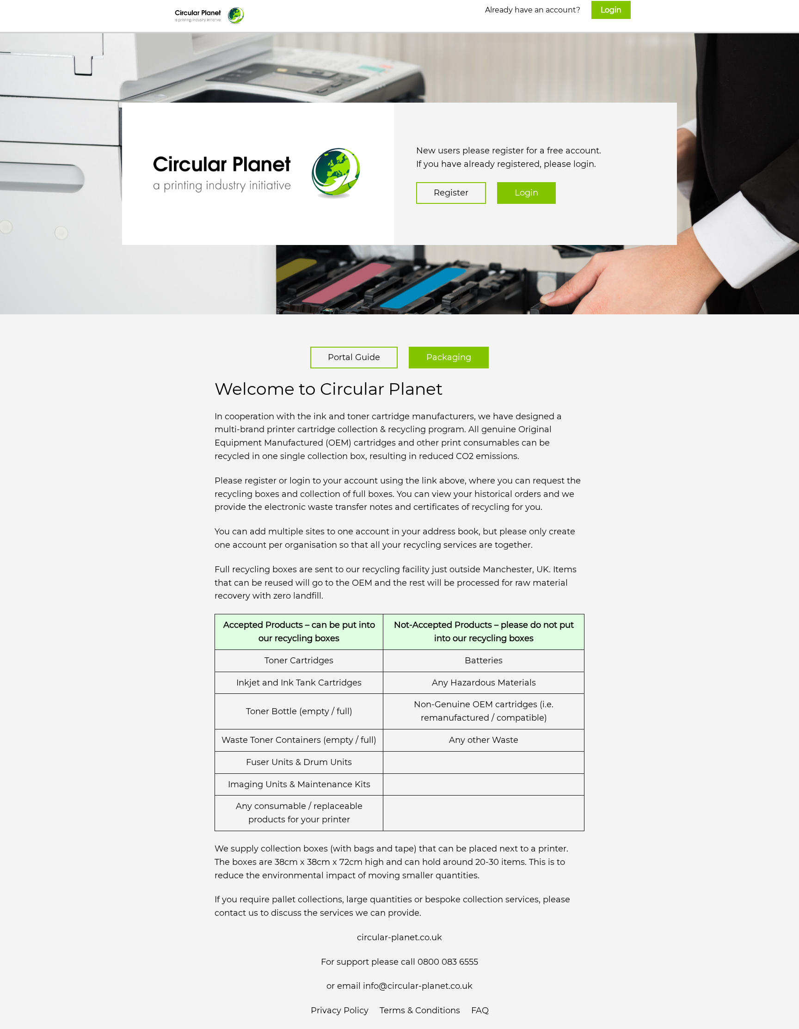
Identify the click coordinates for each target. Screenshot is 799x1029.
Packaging (448, 357)
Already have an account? (553, 10)
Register (451, 193)
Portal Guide (354, 357)
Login (526, 193)
